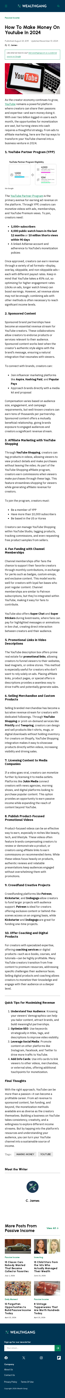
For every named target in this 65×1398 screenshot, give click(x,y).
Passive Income (12, 18)
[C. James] (32, 1187)
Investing (38, 1257)
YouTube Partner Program (26, 196)
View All (51, 1228)
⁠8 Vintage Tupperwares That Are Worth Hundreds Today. (47, 1308)
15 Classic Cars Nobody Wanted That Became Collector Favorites (17, 1267)
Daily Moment (11, 1299)
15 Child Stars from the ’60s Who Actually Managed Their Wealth (46, 1267)
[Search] (58, 6)
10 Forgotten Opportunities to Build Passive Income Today (18, 1308)
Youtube (45, 1154)
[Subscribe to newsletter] (58, 1348)
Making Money (25, 1154)
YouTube (10, 104)
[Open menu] (6, 6)
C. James (12, 45)
